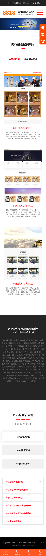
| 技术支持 (30, 545)
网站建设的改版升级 (14, 482)
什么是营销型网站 (13, 521)
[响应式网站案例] (23, 97)
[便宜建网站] (18, 12)
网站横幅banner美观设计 (17, 490)
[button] (3, 24)
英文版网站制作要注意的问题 (18, 505)
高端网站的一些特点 (14, 498)
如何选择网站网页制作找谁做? (19, 513)
